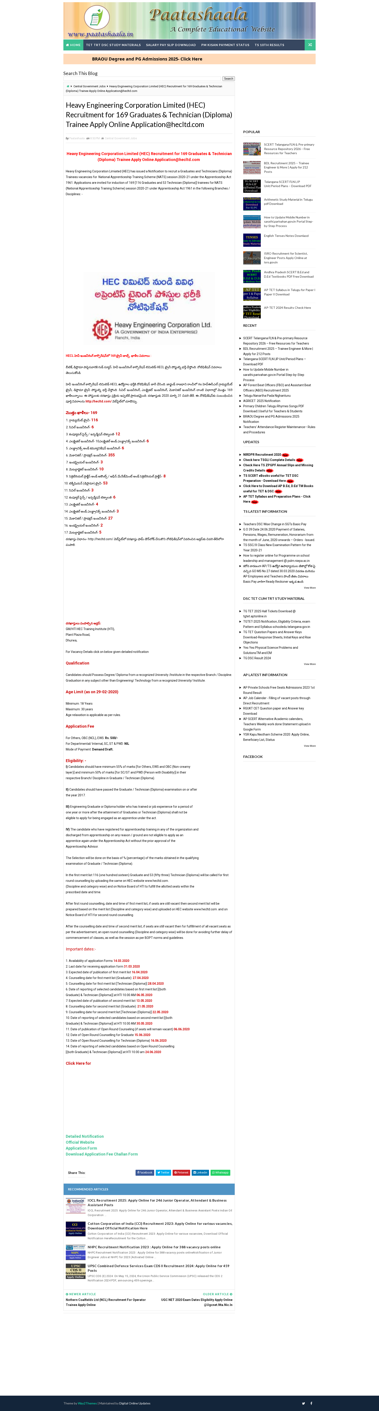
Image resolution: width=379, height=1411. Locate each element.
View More (310, 587)
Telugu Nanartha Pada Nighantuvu (267, 395)
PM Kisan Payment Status (225, 45)
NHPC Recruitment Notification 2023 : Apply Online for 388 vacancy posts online (154, 1247)
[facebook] (311, 1403)
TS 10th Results (269, 45)
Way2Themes (87, 1403)
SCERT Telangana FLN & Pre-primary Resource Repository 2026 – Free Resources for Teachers (289, 149)
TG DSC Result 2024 (257, 658)
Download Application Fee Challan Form (102, 1154)
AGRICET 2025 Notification (261, 401)
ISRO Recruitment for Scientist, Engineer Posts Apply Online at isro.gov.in (286, 258)
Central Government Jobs (89, 86)
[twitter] (303, 1403)
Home (75, 45)
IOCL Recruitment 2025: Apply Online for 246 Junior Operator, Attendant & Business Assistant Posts (157, 1202)
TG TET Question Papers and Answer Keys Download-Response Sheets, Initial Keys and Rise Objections (277, 637)
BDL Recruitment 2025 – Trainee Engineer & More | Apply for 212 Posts (286, 167)
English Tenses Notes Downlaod (286, 236)
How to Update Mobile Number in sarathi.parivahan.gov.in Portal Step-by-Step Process (288, 221)
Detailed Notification (85, 1136)
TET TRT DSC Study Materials (113, 45)
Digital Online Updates (134, 1403)
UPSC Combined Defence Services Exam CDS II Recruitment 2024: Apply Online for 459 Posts (159, 1268)
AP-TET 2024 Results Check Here (287, 307)
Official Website (80, 1142)
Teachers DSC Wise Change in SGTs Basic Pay (274, 524)
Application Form (81, 1148)
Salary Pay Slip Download (171, 45)
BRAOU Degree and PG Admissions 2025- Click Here (118, 59)
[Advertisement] (149, 233)
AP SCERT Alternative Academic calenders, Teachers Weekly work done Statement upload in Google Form (277, 724)
